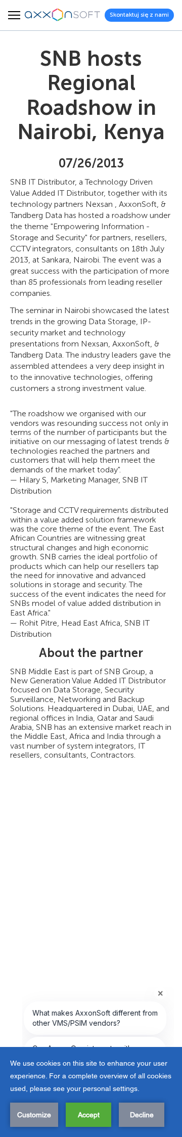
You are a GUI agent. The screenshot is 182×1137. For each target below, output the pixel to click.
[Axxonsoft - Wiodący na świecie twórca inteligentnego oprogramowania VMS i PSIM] (63, 15)
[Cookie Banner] (91, 1092)
